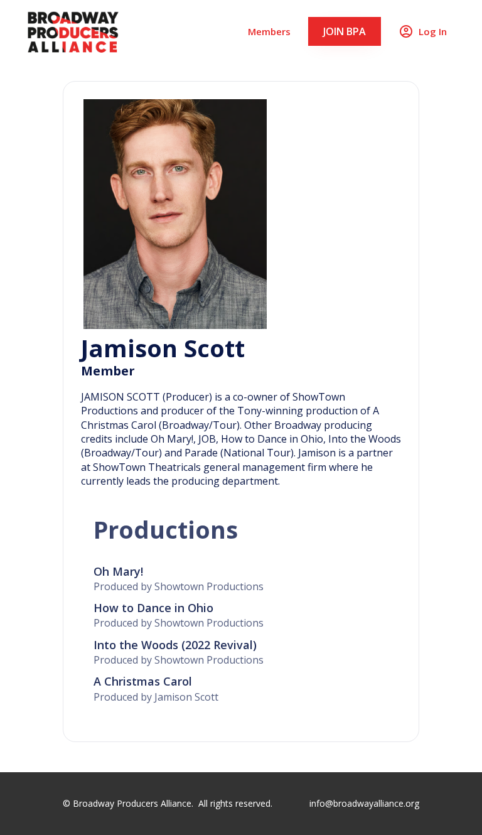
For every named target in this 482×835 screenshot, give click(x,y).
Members (269, 31)
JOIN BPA (344, 31)
